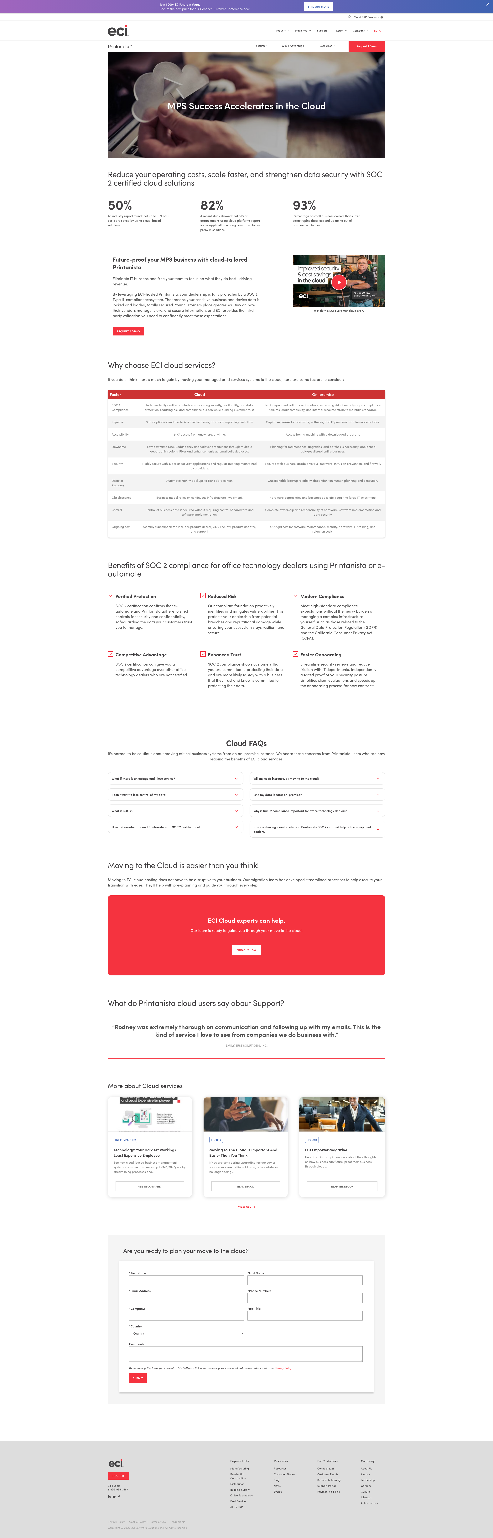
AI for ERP (236, 1507)
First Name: (138, 1273)
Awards (365, 1474)
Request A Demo (367, 46)
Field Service (238, 1501)
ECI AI (377, 30)
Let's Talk (118, 1476)
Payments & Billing (328, 1491)
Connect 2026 (325, 1468)
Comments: (137, 1344)
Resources (280, 1468)
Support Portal (326, 1486)
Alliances (366, 1497)
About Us (366, 1468)
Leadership (368, 1480)
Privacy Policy (116, 1522)
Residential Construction (238, 1476)
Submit (138, 1378)
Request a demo (128, 331)
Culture (365, 1491)
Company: (137, 1308)
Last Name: (256, 1273)
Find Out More (318, 6)
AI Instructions (369, 1503)
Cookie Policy (137, 1522)
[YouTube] (114, 1497)
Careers (366, 1486)
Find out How (246, 950)
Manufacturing (239, 1468)
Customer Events (327, 1474)
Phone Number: (259, 1291)
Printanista (120, 46)
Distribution (237, 1484)
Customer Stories (284, 1474)
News (277, 1486)
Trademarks (177, 1522)
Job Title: (254, 1308)
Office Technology (241, 1495)
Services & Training (329, 1480)
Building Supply (240, 1489)
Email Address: (140, 1291)
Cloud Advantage (293, 46)
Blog (276, 1480)
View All (244, 1206)
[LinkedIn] (109, 1497)
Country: (136, 1326)
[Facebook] (118, 1497)
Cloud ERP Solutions (366, 17)
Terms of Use (158, 1522)
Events (278, 1491)
